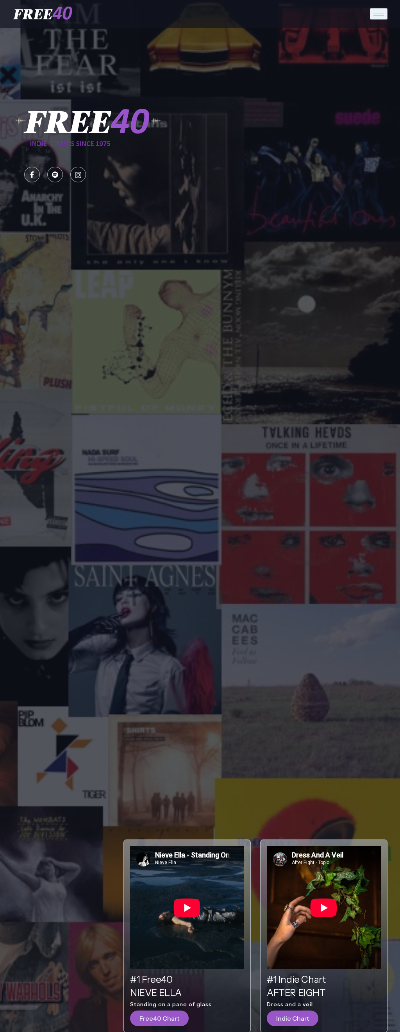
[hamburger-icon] (379, 14)
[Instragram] (78, 174)
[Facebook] (32, 174)
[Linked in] (55, 174)
